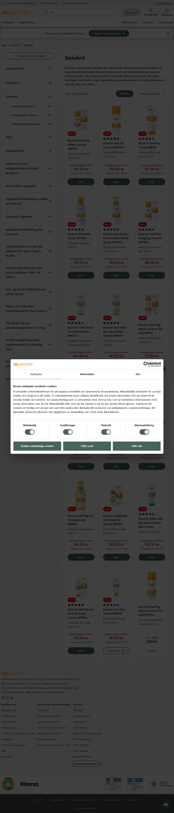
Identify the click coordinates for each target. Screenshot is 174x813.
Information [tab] (87, 374)
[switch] (68, 432)
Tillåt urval (87, 446)
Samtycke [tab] (36, 374)
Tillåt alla (136, 446)
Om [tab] (138, 374)
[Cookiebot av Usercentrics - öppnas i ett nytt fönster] (146, 364)
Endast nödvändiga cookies (37, 446)
